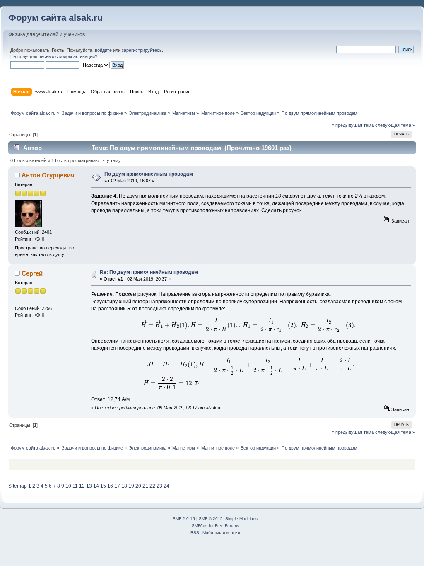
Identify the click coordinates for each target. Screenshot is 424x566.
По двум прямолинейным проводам (148, 174)
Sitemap (17, 486)
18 (124, 486)
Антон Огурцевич (48, 175)
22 (152, 486)
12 (82, 486)
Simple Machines (241, 518)
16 (110, 486)
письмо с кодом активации (67, 56)
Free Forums (227, 525)
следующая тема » (395, 125)
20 (138, 486)
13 (89, 486)
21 (145, 486)
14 (96, 486)
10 (68, 486)
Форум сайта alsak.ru (55, 17)
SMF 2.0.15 (184, 518)
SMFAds (199, 525)
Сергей (32, 273)
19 (131, 486)
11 (75, 486)
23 (159, 486)
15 (103, 486)
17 (117, 486)
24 (166, 486)
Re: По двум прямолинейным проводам (149, 272)
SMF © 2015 (211, 518)
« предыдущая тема (353, 125)
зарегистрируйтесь (142, 50)
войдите (103, 50)
